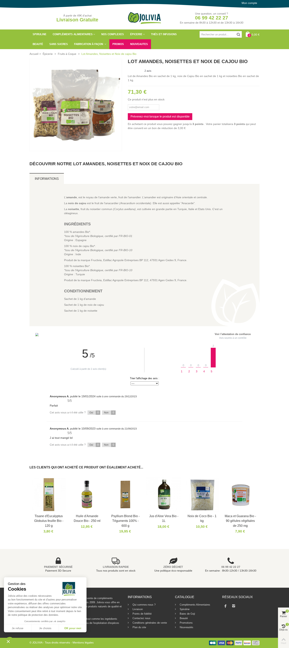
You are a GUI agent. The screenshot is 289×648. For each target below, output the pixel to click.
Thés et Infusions (164, 34)
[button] (8, 641)
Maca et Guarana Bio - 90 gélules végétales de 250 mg (240, 520)
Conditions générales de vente (149, 622)
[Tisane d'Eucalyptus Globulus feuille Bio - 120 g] (48, 494)
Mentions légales (83, 642)
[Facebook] (225, 606)
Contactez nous (141, 618)
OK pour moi (72, 628)
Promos (118, 44)
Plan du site (139, 627)
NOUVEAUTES (139, 44)
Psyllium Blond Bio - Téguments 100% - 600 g (125, 520)
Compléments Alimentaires (73, 34)
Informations (47, 178)
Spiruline (39, 34)
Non (109, 412)
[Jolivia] (144, 17)
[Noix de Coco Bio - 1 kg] (202, 494)
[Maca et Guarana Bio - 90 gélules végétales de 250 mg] (240, 494)
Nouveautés (186, 627)
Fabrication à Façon (89, 44)
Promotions (186, 622)
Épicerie (136, 34)
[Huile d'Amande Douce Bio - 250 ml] (87, 494)
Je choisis (45, 628)
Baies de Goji (187, 613)
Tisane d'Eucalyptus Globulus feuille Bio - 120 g (48, 520)
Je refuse (17, 628)
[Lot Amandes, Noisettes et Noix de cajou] (76, 105)
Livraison (137, 609)
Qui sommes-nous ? (144, 604)
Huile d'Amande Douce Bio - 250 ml (87, 518)
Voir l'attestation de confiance (233, 334)
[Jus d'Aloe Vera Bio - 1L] (163, 494)
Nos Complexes (112, 34)
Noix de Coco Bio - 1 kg (202, 518)
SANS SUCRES (58, 44)
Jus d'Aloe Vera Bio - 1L (163, 518)
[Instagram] (233, 606)
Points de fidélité (142, 613)
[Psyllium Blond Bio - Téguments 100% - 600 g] (125, 494)
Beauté (38, 44)
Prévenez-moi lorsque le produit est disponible (160, 116)
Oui (94, 412)
